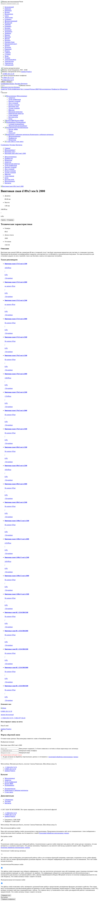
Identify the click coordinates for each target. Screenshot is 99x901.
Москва (7, 38)
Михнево (8, 37)
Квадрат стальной (14, 101)
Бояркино (8, 9)
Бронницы (8, 10)
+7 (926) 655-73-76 (7, 718)
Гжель (7, 16)
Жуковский (8, 23)
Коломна (7, 28)
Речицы (7, 51)
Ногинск (7, 40)
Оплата (11, 83)
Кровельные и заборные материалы (42, 134)
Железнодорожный (11, 21)
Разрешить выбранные (8, 899)
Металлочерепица (45, 89)
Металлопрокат (21, 96)
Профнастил (55, 89)
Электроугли (9, 63)
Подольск (8, 47)
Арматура (4, 89)
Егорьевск (8, 19)
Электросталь (9, 61)
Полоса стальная (14, 105)
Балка (10, 119)
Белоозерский (9, 7)
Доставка (18, 83)
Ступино (8, 54)
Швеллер (12, 110)
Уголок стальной (14, 108)
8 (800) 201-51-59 (8, 74)
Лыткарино (8, 31)
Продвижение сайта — (5, 806)
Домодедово (9, 17)
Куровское (8, 30)
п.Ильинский (9, 65)
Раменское (8, 49)
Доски (11, 131)
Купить (4, 220)
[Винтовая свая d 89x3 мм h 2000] (12, 186)
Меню (3, 81)
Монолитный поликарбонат (18, 126)
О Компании (9, 799)
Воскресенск (9, 14)
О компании (5, 83)
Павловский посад (11, 44)
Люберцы (8, 33)
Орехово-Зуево (10, 42)
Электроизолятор (10, 59)
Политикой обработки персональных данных (54, 833)
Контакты (24, 83)
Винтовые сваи (14, 106)
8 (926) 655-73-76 (8, 80)
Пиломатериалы (22, 127)
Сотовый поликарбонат (16, 124)
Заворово (8, 24)
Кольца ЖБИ (34, 89)
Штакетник (64, 89)
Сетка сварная (13, 115)
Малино (7, 35)
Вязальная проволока (16, 112)
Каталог (9, 81)
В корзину (10, 220)
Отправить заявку (7, 758)
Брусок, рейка (13, 129)
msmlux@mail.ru (26, 71)
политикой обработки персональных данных (63, 757)
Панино (7, 45)
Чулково (7, 58)
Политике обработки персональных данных (15, 847)
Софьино (8, 52)
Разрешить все (6, 895)
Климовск (8, 26)
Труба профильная (14, 89)
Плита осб (12, 133)
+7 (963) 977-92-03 (19, 718)
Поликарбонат (21, 122)
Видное (7, 12)
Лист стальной (25, 89)
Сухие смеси (19, 141)
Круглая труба (13, 117)
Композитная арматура (16, 113)
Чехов (7, 56)
